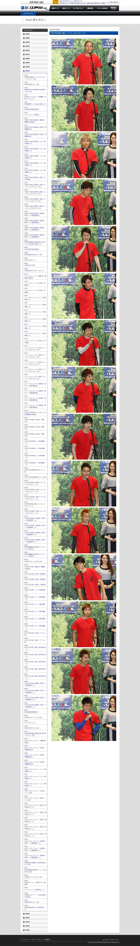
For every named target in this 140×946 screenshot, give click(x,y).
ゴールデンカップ (30, 723)
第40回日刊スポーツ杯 (31, 902)
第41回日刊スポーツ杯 (31, 84)
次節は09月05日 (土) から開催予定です (70, 1)
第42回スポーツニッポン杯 (33, 717)
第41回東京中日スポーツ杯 (33, 254)
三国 (60, 3)
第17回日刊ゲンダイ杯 (31, 728)
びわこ (85, 3)
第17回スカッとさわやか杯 (33, 561)
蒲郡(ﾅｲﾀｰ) (105, 3)
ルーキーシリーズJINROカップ (34, 889)
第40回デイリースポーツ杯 (33, 877)
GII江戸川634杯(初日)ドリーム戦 (35, 477)
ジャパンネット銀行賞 (31, 114)
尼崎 (88, 3)
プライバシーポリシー (37, 939)
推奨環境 (47, 939)
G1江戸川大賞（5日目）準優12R (35, 574)
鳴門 (63, 3)
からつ (67, 3)
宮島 (91, 3)
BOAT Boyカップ (29, 260)
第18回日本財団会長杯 (31, 109)
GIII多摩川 (77, 3)
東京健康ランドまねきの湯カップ (35, 104)
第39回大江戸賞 (29, 265)
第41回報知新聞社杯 (31, 712)
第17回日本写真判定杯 (31, 249)
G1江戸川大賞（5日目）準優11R (35, 579)
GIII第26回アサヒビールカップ (34, 270)
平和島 (72, 3)
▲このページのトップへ (111, 939)
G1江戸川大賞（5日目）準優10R (35, 584)
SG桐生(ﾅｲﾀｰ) (97, 3)
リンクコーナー (25, 939)
